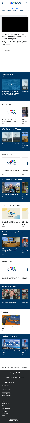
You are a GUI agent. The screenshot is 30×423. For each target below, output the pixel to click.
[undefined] (11, 88)
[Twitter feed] (11, 373)
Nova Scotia (22, 10)
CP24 (3, 401)
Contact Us (10, 367)
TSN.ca (3, 405)
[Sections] (2, 2)
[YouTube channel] (16, 373)
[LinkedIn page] (19, 373)
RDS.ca (3, 415)
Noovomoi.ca (5, 413)
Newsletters (16, 367)
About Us (4, 367)
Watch (3, 10)
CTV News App (24, 367)
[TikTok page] (13, 373)
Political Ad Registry (6, 395)
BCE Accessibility (6, 385)
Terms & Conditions (6, 393)
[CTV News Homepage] (15, 3)
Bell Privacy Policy (6, 392)
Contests (15, 10)
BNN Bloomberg (5, 403)
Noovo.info (4, 411)
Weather (9, 10)
